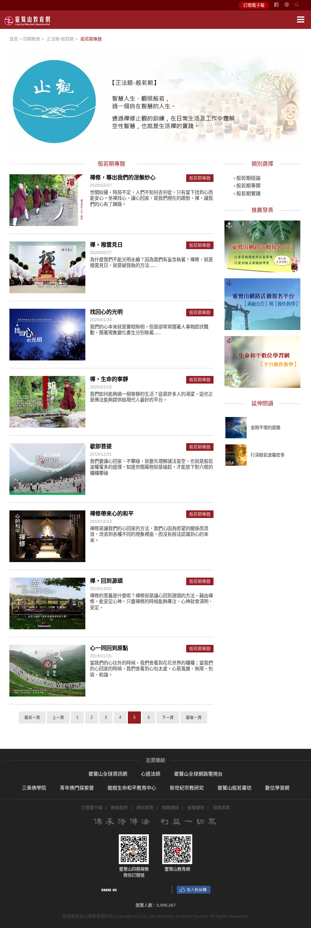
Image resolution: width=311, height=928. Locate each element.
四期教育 (31, 38)
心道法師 (150, 774)
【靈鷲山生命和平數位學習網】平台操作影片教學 (262, 361)
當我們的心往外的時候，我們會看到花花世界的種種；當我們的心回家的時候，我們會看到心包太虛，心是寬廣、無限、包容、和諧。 (151, 668)
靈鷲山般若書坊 (234, 788)
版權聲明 (195, 807)
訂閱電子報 (254, 5)
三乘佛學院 (34, 788)
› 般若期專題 (247, 185)
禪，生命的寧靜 (109, 379)
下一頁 (168, 717)
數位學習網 (277, 788)
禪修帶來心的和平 (112, 514)
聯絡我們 (119, 807)
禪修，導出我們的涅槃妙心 (123, 178)
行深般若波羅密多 (268, 455)
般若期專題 (199, 178)
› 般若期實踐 (247, 193)
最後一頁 (194, 717)
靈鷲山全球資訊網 (107, 774)
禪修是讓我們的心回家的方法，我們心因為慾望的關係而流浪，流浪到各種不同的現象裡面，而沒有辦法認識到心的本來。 (149, 534)
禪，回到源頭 (106, 581)
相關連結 (170, 807)
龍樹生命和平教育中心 (132, 788)
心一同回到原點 (109, 648)
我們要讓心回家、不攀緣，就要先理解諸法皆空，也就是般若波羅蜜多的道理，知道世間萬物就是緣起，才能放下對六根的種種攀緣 (151, 467)
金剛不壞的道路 (265, 427)
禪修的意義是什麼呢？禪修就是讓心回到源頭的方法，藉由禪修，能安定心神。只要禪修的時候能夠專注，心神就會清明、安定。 (151, 601)
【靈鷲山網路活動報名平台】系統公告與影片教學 (262, 303)
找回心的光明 (106, 312)
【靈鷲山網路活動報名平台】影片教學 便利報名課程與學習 (262, 245)
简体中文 (290, 7)
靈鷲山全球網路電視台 (198, 774)
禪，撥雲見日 (106, 245)
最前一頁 (32, 717)
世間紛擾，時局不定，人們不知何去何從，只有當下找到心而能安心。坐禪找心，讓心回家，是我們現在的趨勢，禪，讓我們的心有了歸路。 (151, 198)
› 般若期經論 (247, 178)
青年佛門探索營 (77, 788)
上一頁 (58, 717)
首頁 (13, 38)
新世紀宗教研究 (187, 788)
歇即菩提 (101, 446)
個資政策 (221, 807)
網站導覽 (144, 807)
